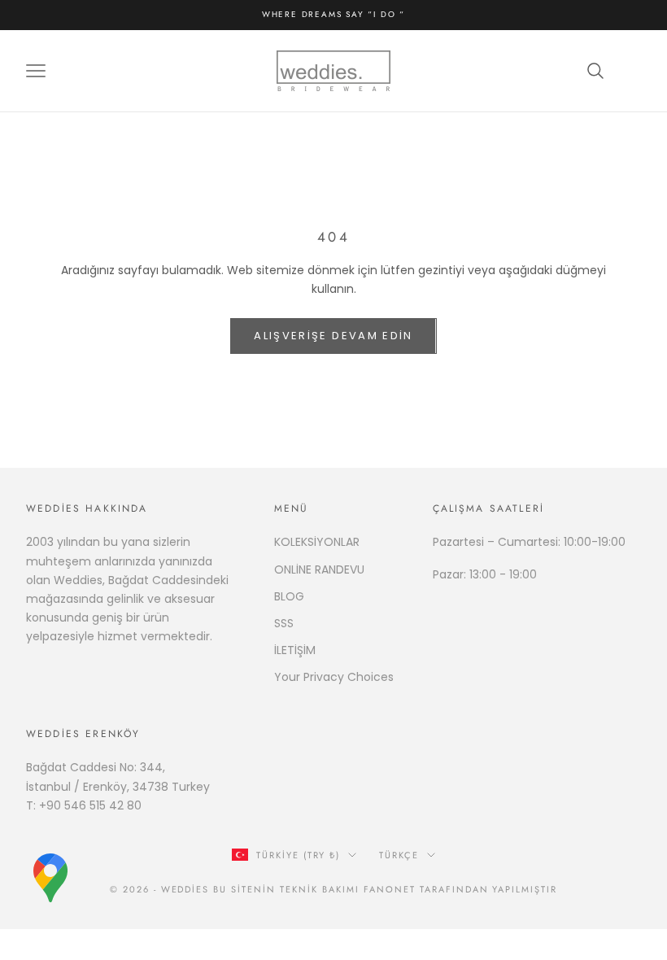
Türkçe (399, 855)
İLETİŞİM (295, 650)
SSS (284, 623)
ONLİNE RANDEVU (319, 569)
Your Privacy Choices (334, 677)
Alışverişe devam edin (333, 335)
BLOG (289, 596)
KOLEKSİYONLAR (317, 542)
